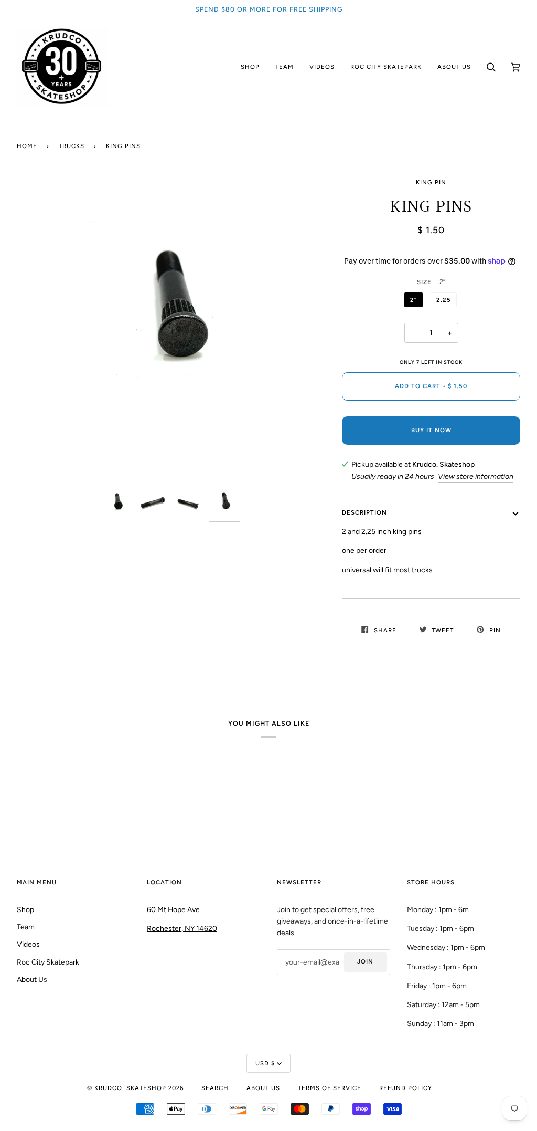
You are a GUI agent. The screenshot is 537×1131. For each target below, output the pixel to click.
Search (215, 1088)
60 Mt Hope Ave (173, 909)
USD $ (265, 1063)
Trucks (71, 146)
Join (365, 961)
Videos (28, 944)
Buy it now (431, 430)
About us (263, 1088)
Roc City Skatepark (48, 962)
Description (364, 512)
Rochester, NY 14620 (182, 928)
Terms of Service (329, 1088)
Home (27, 146)
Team (26, 927)
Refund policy (405, 1088)
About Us (32, 979)
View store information (475, 476)
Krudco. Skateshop (130, 1088)
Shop (25, 909)
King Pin (431, 182)
